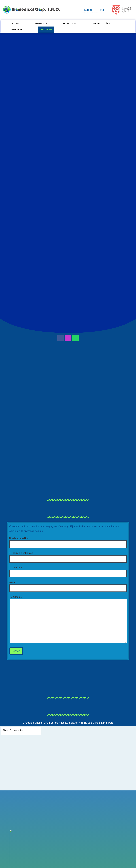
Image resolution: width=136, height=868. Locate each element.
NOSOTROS (41, 23)
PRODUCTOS (69, 23)
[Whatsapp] (75, 338)
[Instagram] (68, 338)
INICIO (15, 23)
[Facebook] (60, 338)
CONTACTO (46, 29)
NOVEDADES (17, 29)
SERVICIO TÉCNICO (103, 23)
